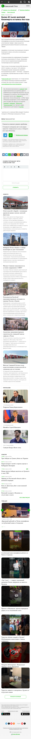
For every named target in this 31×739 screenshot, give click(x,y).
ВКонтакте (19, 103)
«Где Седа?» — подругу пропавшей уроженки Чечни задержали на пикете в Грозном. (14, 582)
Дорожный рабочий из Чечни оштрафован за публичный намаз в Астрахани (15, 522)
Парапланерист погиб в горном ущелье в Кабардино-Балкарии (14, 465)
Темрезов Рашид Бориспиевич (12, 407)
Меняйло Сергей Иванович (12, 427)
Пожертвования (26, 711)
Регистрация (16, 183)
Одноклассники (8, 105)
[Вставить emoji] (18, 166)
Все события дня (25, 497)
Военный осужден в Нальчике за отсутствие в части (11, 494)
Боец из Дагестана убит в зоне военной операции (14, 487)
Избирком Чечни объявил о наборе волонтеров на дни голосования (14, 248)
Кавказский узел (6, 78)
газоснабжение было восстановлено (11, 84)
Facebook (6, 103)
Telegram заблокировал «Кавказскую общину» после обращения (13, 666)
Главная (3, 12)
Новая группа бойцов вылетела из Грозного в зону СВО (15, 472)
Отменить (16, 187)
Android (22, 89)
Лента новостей (11, 12)
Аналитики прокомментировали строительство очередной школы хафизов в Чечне (13, 334)
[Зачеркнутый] (14, 166)
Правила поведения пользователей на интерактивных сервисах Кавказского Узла (15, 728)
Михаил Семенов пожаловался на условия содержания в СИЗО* (14, 267)
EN (5, 1)
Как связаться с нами (13, 711)
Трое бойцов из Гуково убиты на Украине (14, 458)
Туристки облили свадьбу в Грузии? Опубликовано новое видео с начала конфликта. (13, 639)
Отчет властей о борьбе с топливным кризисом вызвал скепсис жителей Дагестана (15, 213)
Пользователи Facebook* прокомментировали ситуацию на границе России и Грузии (14, 299)
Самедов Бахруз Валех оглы (12, 447)
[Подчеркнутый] (11, 166)
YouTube (21, 107)
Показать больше (15, 696)
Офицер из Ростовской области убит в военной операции (13, 479)
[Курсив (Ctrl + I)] (8, 166)
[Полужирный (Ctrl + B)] (4, 166)
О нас (2, 711)
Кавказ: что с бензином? (10, 10)
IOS (26, 89)
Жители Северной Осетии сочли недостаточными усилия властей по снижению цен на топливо (14, 367)
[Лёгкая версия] (8, 2)
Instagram (12, 103)
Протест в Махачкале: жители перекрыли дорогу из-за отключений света (14, 609)
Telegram (19, 96)
